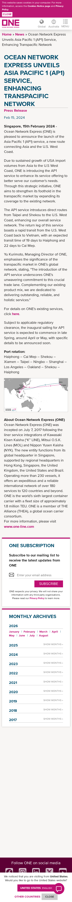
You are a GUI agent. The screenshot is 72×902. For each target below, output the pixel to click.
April (55, 631)
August (43, 635)
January (14, 631)
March (43, 631)
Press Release (15, 110)
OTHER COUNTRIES (27, 896)
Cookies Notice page (39, 6)
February (29, 631)
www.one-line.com (19, 526)
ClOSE (49, 896)
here (15, 314)
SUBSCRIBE (48, 584)
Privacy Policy (37, 598)
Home (7, 34)
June (22, 635)
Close (7, 14)
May (11, 635)
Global (42, 26)
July (32, 635)
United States (36, 887)
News (19, 34)
